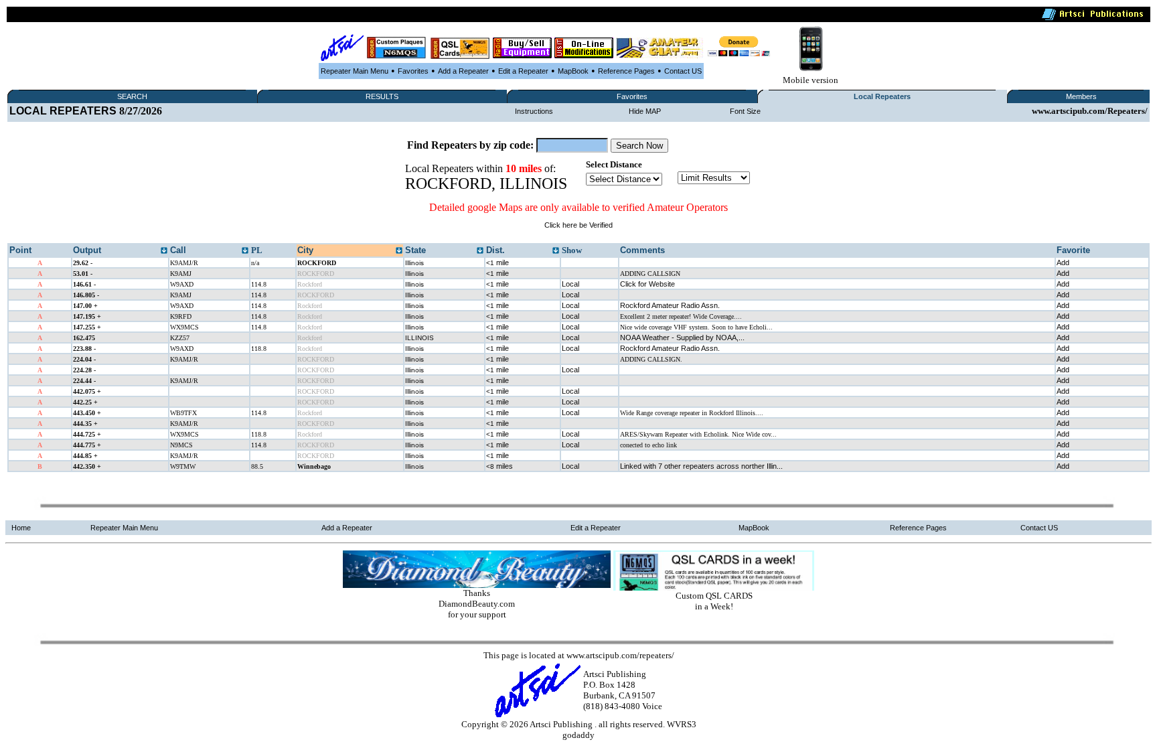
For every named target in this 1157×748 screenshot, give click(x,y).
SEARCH (132, 96)
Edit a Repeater (523, 71)
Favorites (413, 71)
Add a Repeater (463, 71)
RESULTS (382, 96)
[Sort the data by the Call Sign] (245, 251)
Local (570, 284)
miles (499, 466)
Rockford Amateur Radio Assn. (670, 305)
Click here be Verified (578, 225)
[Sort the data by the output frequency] (164, 251)
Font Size (745, 111)
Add (1063, 262)
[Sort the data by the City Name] (399, 251)
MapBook (573, 71)
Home (21, 528)
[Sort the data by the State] (480, 251)
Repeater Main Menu (354, 71)
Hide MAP (645, 111)
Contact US (683, 71)
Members (1081, 96)
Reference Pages (626, 71)
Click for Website (647, 284)
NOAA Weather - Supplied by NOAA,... (682, 337)
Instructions (534, 111)
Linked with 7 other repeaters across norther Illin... (701, 466)
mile (497, 262)
